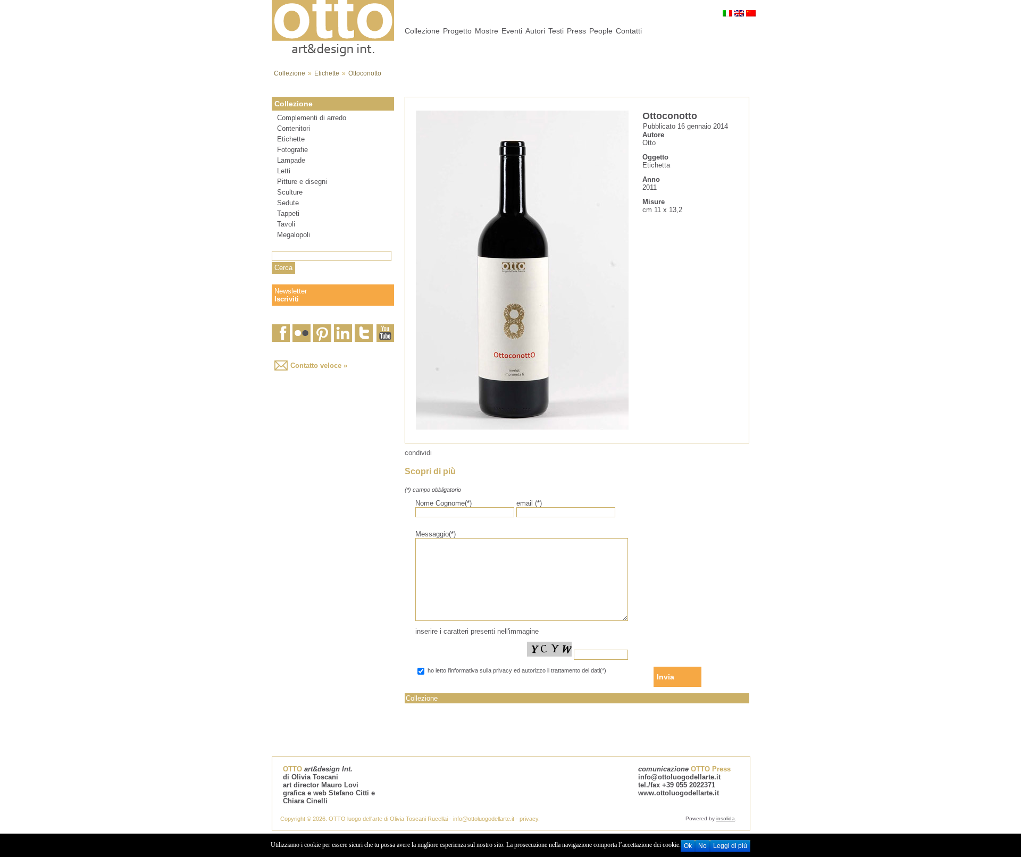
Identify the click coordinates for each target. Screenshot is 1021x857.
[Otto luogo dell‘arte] (333, 54)
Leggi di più (730, 846)
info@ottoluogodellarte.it (679, 777)
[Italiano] (727, 13)
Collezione (289, 73)
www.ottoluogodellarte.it (678, 793)
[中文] (751, 13)
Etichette (326, 73)
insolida (725, 818)
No (702, 846)
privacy (529, 819)
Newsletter (290, 295)
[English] (739, 13)
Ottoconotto (364, 73)
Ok (688, 846)
